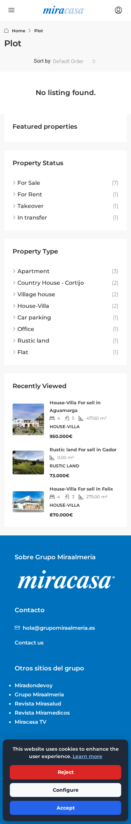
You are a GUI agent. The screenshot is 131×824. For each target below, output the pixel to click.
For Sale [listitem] (28, 183)
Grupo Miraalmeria (39, 694)
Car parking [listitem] (34, 317)
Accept (66, 808)
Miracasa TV (30, 721)
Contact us (29, 642)
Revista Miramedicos (42, 712)
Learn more (87, 756)
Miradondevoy (34, 685)
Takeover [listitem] (30, 206)
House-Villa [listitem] (33, 306)
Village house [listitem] (36, 294)
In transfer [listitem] (32, 217)
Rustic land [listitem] (33, 340)
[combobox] (74, 61)
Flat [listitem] (22, 352)
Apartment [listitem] (33, 271)
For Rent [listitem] (29, 194)
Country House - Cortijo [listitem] (50, 282)
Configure (66, 790)
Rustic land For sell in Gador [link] (83, 449)
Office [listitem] (25, 329)
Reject (66, 772)
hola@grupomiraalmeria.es (59, 627)
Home (18, 30)
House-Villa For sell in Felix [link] (81, 489)
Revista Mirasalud (38, 703)
